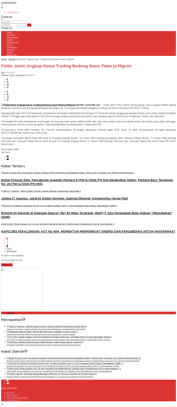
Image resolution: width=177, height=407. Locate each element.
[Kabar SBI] (6, 16)
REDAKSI (10, 392)
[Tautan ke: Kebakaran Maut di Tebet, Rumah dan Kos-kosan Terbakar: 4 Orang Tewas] (42, 331)
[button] (29, 24)
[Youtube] (8, 159)
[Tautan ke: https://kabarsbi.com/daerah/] (26, 351)
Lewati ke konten (8, 2)
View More (6, 265)
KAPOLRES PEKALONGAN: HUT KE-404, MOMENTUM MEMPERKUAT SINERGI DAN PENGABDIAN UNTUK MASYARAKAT (88, 231)
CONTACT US (13, 400)
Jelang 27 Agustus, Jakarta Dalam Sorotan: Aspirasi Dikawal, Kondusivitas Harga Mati (64, 198)
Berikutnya (11, 251)
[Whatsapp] (8, 87)
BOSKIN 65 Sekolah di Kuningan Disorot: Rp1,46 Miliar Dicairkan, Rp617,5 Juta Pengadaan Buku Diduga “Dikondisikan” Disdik (63, 366)
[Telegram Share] (8, 84)
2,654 (9, 248)
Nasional (20, 75)
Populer (10, 313)
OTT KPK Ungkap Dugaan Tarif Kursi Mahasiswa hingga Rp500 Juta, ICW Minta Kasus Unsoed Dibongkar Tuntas (58, 339)
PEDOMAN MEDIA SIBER (17, 397)
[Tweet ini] (8, 82)
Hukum (12, 75)
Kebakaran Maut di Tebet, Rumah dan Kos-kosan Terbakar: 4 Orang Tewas (41, 334)
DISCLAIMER (12, 395)
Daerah (4, 75)
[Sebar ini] (7, 79)
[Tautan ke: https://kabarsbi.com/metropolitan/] (23, 320)
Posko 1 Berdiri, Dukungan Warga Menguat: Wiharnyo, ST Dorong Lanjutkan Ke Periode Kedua (50, 376)
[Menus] (2, 5)
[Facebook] (8, 156)
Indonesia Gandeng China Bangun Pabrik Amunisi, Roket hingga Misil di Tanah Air (44, 345)
